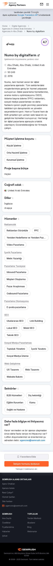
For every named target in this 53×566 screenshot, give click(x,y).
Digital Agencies (19, 26)
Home (4, 26)
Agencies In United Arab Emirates (17, 29)
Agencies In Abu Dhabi (12, 31)
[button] (45, 42)
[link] (41, 4)
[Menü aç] (47, 4)
